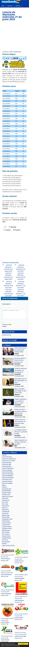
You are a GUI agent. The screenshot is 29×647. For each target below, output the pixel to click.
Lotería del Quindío (7, 472)
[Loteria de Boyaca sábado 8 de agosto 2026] (7, 553)
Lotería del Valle (6, 464)
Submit (4, 326)
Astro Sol (4, 507)
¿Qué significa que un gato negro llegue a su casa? (20, 380)
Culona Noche (6, 524)
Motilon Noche (6, 530)
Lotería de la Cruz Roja (8, 460)
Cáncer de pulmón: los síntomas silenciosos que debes (20, 442)
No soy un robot (6, 324)
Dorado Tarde (6, 517)
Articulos (9, 6)
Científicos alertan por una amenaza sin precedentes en (20, 370)
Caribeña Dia (5, 511)
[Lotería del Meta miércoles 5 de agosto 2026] (7, 616)
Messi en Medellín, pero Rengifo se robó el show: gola (20, 390)
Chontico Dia (5, 500)
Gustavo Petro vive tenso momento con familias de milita (19, 421)
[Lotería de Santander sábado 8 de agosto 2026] (7, 569)
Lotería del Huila (6, 462)
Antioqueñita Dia (6, 489)
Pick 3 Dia (5, 502)
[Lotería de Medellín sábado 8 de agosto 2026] (21, 572)
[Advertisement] (14, 35)
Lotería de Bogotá (7, 470)
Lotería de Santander (8, 477)
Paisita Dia (5, 498)
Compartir (8, 230)
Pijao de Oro (5, 506)
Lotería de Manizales (15, 52)
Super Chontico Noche (8, 545)
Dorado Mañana (6, 490)
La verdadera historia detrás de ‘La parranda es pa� (20, 431)
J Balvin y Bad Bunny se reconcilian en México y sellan (20, 401)
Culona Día (5, 513)
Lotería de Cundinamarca (9, 459)
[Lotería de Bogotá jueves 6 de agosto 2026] (21, 594)
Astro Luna (5, 539)
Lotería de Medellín (7, 475)
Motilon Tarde (6, 515)
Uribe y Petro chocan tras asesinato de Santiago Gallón (20, 349)
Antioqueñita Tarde (7, 519)
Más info (18, 645)
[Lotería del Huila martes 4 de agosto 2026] (7, 634)
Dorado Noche (6, 541)
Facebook (17, 230)
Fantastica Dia (6, 494)
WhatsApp (13, 227)
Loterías (4, 455)
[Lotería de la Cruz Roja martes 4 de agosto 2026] (21, 630)
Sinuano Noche (6, 536)
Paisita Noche (6, 521)
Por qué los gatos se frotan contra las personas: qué (20, 360)
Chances (4, 487)
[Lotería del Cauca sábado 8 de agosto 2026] (21, 555)
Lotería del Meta (6, 466)
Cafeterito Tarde (6, 492)
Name (6, 304)
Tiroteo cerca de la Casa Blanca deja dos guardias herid (20, 411)
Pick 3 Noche (6, 532)
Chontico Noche (6, 523)
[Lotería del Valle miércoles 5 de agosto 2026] (21, 612)
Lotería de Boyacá (7, 481)
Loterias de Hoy (6, 335)
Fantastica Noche (7, 528)
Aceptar (23, 643)
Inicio (2, 6)
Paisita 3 (4, 543)
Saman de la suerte (7, 496)
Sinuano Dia (5, 509)
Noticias (17, 6)
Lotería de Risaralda (7, 474)
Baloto (4, 485)
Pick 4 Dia (5, 504)
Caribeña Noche (6, 538)
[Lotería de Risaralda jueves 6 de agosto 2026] (7, 587)
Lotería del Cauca (7, 479)
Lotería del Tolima (7, 457)
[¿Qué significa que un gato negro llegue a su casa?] (8, 385)
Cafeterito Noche (6, 526)
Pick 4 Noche (6, 534)
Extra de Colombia (7, 483)
